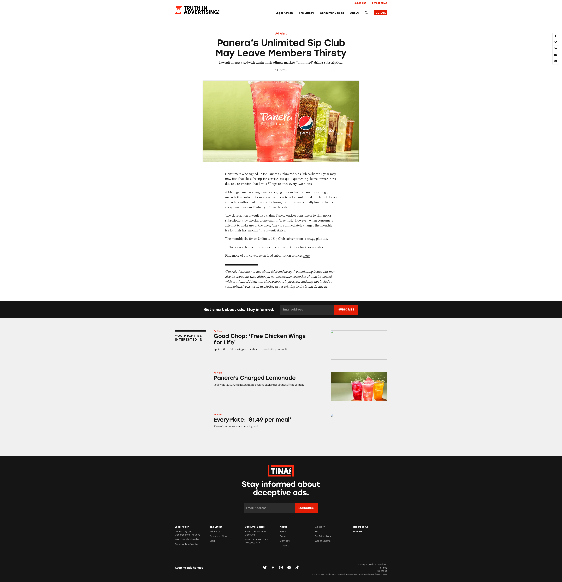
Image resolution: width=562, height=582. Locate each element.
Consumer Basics (332, 12)
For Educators (323, 536)
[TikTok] (297, 567)
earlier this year (318, 174)
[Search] (366, 13)
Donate (357, 531)
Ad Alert (281, 33)
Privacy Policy (359, 574)
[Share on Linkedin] (555, 48)
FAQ (317, 531)
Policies (383, 568)
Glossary (320, 527)
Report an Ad (379, 3)
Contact (285, 541)
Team (283, 531)
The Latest (306, 12)
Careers (284, 545)
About (354, 12)
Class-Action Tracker (187, 544)
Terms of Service (375, 574)
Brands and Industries (187, 539)
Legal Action (284, 12)
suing (256, 192)
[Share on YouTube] (289, 567)
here (306, 255)
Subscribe (360, 3)
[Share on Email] (555, 55)
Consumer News (219, 536)
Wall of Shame (323, 541)
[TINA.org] (281, 470)
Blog (212, 541)
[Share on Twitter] (555, 42)
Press (283, 536)
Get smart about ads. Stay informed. (239, 309)
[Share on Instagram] (281, 567)
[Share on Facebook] (555, 36)
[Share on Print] (555, 61)
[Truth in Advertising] (197, 10)
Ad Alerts (215, 531)
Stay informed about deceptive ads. (281, 488)
